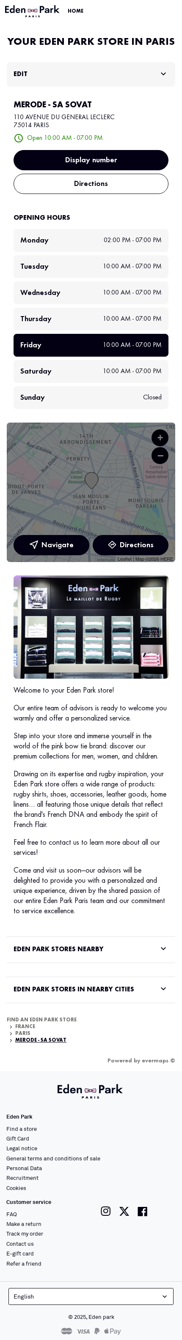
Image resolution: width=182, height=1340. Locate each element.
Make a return (23, 1223)
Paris (22, 1033)
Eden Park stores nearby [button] (59, 949)
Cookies (16, 1187)
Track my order (24, 1233)
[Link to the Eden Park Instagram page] (106, 1211)
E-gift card (20, 1253)
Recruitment (22, 1177)
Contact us (20, 1243)
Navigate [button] (57, 545)
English (24, 1296)
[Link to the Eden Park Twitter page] (124, 1211)
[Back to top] (153, 1320)
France (25, 1026)
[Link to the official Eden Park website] (33, 11)
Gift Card (17, 1138)
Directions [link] (91, 184)
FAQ (11, 1214)
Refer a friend (23, 1263)
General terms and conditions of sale (53, 1158)
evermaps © (158, 1061)
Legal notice (21, 1148)
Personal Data (24, 1168)
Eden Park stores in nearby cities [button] (74, 989)
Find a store (21, 1128)
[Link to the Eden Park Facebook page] (143, 1211)
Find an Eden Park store (42, 1020)
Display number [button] (91, 160)
